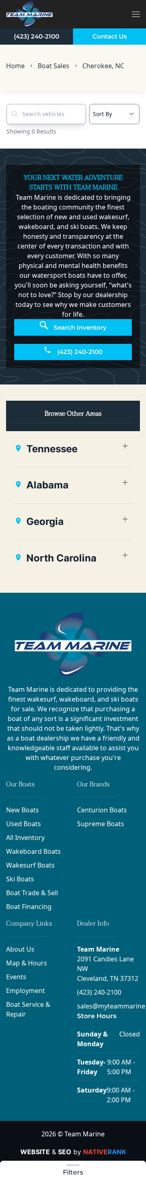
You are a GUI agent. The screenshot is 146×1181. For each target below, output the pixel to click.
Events (16, 976)
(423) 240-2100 (36, 36)
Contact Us (109, 36)
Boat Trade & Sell (32, 892)
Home (15, 65)
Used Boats (23, 823)
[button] (136, 14)
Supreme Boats (100, 823)
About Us (20, 949)
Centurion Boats (102, 809)
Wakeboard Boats (33, 851)
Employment (25, 990)
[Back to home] (29, 14)
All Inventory (25, 837)
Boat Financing (29, 906)
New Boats (22, 809)
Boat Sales (53, 65)
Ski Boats (20, 878)
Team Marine (98, 949)
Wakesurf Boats (30, 865)
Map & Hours (26, 963)
